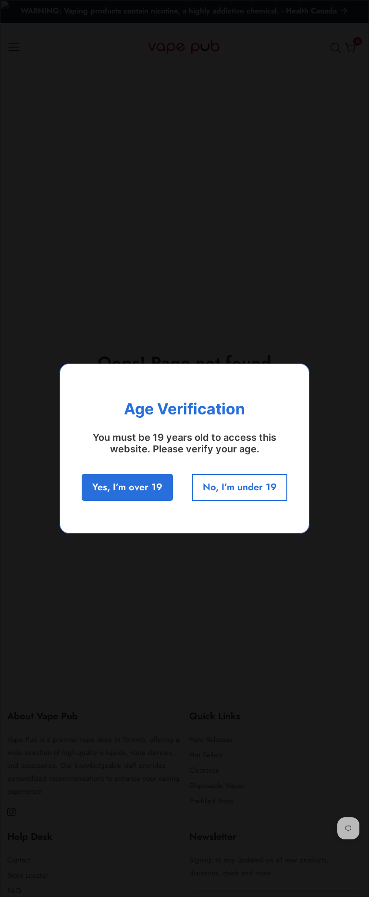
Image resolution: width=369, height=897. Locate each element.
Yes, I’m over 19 (127, 487)
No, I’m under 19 (240, 487)
